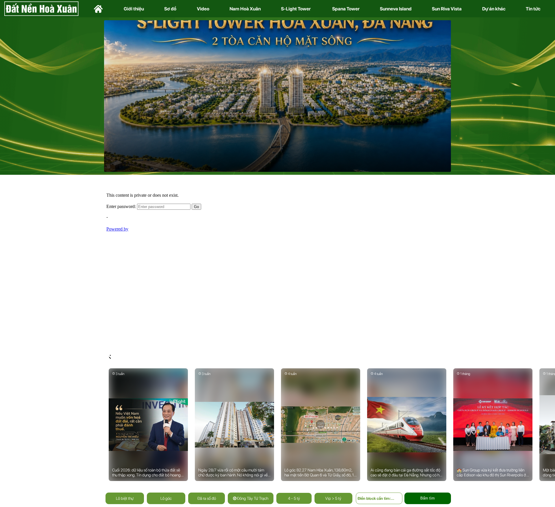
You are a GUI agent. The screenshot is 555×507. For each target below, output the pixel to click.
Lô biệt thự (125, 498)
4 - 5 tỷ (294, 498)
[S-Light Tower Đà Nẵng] (277, 95)
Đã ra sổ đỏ (206, 498)
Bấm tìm (427, 498)
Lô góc (166, 498)
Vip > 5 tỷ (333, 498)
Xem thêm (297, 138)
